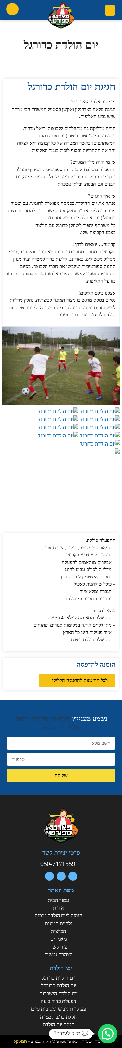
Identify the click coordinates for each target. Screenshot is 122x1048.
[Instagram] (49, 876)
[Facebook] (72, 876)
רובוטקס (20, 1041)
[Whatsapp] (61, 876)
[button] (110, 10)
